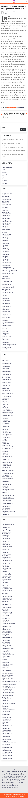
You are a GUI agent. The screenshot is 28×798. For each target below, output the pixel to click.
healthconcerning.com (7, 590)
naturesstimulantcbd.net (7, 345)
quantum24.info (5, 665)
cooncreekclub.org (6, 365)
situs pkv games (5, 181)
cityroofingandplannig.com (8, 287)
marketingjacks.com (6, 501)
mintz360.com (5, 569)
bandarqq (4, 175)
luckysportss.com (6, 736)
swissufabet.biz (5, 232)
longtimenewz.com (6, 734)
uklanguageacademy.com (8, 529)
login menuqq (21, 780)
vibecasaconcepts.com (7, 664)
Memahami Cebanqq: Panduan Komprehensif (12, 147)
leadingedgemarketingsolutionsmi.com (11, 268)
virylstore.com (5, 387)
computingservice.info (7, 613)
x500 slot (6, 774)
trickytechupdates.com (7, 505)
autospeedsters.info (6, 645)
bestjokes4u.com (6, 562)
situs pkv (12, 776)
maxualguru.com (6, 577)
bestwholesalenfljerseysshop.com (10, 271)
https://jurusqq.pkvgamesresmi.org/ (10, 787)
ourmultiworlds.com (6, 363)
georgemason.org (6, 525)
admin (7, 13)
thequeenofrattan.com (7, 632)
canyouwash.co (5, 198)
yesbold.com (5, 207)
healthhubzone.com (6, 209)
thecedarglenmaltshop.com (8, 524)
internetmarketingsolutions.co (8, 623)
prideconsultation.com (7, 557)
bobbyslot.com (5, 566)
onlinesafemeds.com (7, 221)
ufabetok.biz (5, 256)
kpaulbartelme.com (6, 686)
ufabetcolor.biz (5, 237)
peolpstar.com (5, 380)
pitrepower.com (5, 492)
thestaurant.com (5, 708)
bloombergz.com (6, 409)
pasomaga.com (5, 342)
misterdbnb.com (5, 700)
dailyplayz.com (5, 723)
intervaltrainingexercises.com (8, 703)
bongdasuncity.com (6, 579)
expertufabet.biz (5, 227)
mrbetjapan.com (5, 439)
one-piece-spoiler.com (7, 637)
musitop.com (5, 326)
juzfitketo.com (5, 341)
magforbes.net (5, 398)
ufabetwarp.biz (5, 224)
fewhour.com (5, 593)
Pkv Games (10, 107)
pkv (15, 773)
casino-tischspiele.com (7, 415)
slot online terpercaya (7, 167)
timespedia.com (5, 426)
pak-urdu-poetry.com (6, 620)
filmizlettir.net (5, 362)
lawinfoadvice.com (6, 315)
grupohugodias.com (6, 306)
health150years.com (6, 390)
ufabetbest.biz (5, 246)
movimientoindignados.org (8, 322)
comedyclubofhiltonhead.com (8, 687)
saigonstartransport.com (7, 456)
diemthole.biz (5, 429)
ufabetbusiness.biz (6, 234)
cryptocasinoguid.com (7, 267)
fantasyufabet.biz (6, 229)
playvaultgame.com (6, 750)
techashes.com (5, 196)
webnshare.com (5, 601)
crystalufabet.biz (5, 254)
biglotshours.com (6, 218)
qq (2, 178)
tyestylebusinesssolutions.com (9, 705)
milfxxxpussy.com (6, 323)
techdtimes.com (5, 201)
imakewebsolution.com (7, 551)
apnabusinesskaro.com (7, 512)
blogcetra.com (5, 621)
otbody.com (4, 417)
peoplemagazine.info (7, 194)
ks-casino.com (5, 301)
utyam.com (4, 328)
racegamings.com (6, 745)
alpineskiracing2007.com (8, 489)
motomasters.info (6, 661)
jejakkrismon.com (6, 428)
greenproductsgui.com (7, 588)
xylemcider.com (5, 337)
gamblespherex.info (6, 653)
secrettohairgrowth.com (7, 448)
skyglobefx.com (5, 651)
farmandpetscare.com (7, 612)
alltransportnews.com (7, 262)
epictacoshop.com (6, 461)
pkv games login (6, 170)
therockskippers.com (6, 484)
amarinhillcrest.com (6, 402)
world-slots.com (5, 549)
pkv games (18, 107)
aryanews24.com (6, 278)
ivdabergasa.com (6, 289)
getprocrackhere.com (7, 725)
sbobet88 (17, 779)
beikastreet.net (5, 360)
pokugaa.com (5, 749)
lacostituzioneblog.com (7, 330)
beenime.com (5, 694)
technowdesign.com (6, 284)
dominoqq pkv (15, 769)
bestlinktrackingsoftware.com (8, 709)
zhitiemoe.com (5, 333)
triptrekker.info (5, 657)
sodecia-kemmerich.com (7, 695)
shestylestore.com (6, 756)
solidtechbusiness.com (7, 678)
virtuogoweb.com (6, 216)
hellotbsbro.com (5, 610)
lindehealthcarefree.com (7, 530)
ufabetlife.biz (5, 240)
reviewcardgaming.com (7, 679)
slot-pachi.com (5, 580)
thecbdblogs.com (6, 509)
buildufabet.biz (5, 260)
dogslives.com (5, 628)
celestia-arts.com (6, 368)
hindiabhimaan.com (6, 506)
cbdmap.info (5, 543)
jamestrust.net (5, 418)
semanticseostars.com (7, 596)
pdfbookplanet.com (6, 629)
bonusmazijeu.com (6, 712)
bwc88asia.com (5, 298)
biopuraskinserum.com (7, 462)
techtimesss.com (6, 385)
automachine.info (6, 643)
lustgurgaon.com (6, 563)
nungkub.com (5, 334)
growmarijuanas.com (7, 599)
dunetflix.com (5, 320)
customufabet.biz (6, 249)
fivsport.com (4, 312)
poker (3, 177)
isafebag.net (5, 407)
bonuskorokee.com (6, 716)
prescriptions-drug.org (7, 391)
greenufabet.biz (5, 235)
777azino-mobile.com (7, 281)
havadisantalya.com (6, 199)
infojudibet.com (5, 541)
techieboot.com (5, 202)
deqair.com (4, 308)
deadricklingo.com (6, 650)
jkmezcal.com (5, 701)
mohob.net (4, 571)
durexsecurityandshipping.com (9, 286)
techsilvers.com (5, 309)
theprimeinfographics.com (8, 690)
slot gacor (6, 773)
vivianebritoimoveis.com (7, 396)
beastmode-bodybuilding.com (9, 536)
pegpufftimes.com (6, 366)
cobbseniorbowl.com (7, 282)
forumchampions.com (7, 369)
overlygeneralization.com (8, 602)
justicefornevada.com (7, 607)
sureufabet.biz (5, 248)
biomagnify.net (5, 348)
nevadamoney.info (6, 467)
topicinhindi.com (6, 527)
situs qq (4, 771)
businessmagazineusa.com (8, 668)
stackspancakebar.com (7, 476)
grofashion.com (5, 741)
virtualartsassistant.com (7, 689)
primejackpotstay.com (7, 747)
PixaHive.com (20, 796)
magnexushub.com (6, 215)
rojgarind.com (5, 591)
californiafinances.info (7, 464)
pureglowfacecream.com (7, 435)
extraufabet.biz (5, 238)
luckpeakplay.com (6, 738)
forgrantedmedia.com (7, 379)
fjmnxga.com (5, 454)
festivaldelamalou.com (7, 373)
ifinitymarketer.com (6, 730)
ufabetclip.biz (5, 226)
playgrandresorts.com (7, 752)
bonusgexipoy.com (6, 717)
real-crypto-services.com (7, 292)
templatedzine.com (6, 314)
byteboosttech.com (6, 213)
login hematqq (12, 782)
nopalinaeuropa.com (6, 347)
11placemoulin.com (6, 568)
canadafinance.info (6, 465)
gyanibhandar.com (6, 223)
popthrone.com (5, 547)
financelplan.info (6, 538)
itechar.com (4, 205)
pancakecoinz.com (6, 554)
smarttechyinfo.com (6, 574)
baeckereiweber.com (7, 193)
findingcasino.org (6, 640)
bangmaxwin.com (6, 457)
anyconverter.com (6, 424)
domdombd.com (5, 722)
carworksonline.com (6, 384)
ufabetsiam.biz (5, 231)
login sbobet (12, 779)
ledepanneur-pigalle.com (7, 470)
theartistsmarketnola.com (7, 473)
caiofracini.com (5, 615)
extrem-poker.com (6, 300)
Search (3, 127)
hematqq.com (14, 780)
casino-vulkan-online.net (7, 490)
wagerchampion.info (6, 646)
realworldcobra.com (6, 642)
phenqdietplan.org (6, 317)
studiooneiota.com (6, 639)
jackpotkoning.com (6, 731)
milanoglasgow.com (6, 479)
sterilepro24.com (6, 676)
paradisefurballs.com (7, 584)
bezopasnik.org (5, 453)
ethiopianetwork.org (6, 604)
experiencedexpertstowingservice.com (11, 681)
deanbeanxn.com (6, 544)
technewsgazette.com (7, 434)
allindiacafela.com (6, 487)
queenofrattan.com (6, 631)
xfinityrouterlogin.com (7, 500)
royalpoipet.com (5, 706)
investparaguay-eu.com (7, 297)
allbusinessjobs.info (6, 532)
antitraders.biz (5, 276)
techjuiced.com (5, 212)
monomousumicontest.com (8, 648)
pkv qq (10, 769)
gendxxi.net (4, 659)
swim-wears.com (6, 377)
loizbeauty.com (5, 423)
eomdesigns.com (6, 656)
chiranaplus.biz (5, 475)
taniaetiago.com (5, 339)
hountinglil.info (5, 558)
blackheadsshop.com (7, 683)
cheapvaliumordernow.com (8, 692)
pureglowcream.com (6, 445)
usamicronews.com (6, 739)
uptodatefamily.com (6, 325)
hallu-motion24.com (6, 483)
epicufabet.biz (5, 253)
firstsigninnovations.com (7, 374)
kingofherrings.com (6, 437)
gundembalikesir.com (7, 204)
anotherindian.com (6, 336)
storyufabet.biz (5, 251)
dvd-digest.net (5, 472)
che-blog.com (5, 552)
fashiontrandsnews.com (7, 264)
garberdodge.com (6, 376)
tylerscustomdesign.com (7, 382)
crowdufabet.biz (5, 259)
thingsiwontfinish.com (7, 758)
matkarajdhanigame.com (7, 546)
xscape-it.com (5, 279)
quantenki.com (5, 667)
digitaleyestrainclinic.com (8, 495)
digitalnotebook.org (6, 576)
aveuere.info (5, 585)
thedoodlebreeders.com (7, 304)
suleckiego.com (5, 514)
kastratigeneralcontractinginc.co (9, 270)
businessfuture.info (6, 540)
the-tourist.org (5, 404)
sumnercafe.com (6, 319)
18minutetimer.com (6, 595)
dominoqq (4, 174)
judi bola (11, 773)
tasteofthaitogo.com (6, 450)
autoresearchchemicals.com (8, 511)
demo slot (16, 774)
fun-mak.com (5, 697)
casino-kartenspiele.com (7, 412)
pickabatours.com (6, 535)
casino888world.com (7, 698)
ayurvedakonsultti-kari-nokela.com (10, 275)
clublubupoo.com (6, 711)
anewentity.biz (5, 440)
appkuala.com (5, 442)
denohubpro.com (6, 634)
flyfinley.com (5, 555)
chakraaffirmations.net (7, 560)
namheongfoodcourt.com (7, 478)
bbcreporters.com (6, 265)
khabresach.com (6, 508)
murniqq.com (7, 780)
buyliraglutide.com (6, 220)
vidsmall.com (5, 672)
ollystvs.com (5, 624)
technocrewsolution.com (7, 393)
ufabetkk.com (5, 431)
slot (23, 107)
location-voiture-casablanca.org (9, 684)
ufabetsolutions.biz (6, 242)
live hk (3, 169)
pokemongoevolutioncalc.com (9, 742)
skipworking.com (6, 421)
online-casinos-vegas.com (8, 498)
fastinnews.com (5, 727)
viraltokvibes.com (6, 395)
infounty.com (5, 295)
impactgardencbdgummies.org (9, 344)
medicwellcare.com (6, 670)
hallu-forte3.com (5, 481)
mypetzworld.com (6, 293)
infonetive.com (5, 459)
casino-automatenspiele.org (8, 413)
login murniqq (5, 782)
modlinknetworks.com (7, 733)
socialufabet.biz (5, 243)
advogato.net (5, 406)
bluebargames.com (6, 371)
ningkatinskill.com (6, 311)
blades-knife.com (6, 635)
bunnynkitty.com (5, 451)
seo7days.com (5, 443)
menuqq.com (5, 769)
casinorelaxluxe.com (6, 719)
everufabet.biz (5, 257)
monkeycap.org (5, 399)
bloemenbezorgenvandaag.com (9, 446)
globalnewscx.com (6, 626)
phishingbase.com (6, 744)
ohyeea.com (5, 331)
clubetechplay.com (6, 720)
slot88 (14, 784)
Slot (14, 107)
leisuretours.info (5, 609)
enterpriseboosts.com (7, 410)
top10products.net (6, 533)
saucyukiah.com (5, 358)
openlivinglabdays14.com (8, 273)
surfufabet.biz (5, 245)
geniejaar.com (5, 565)
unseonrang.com (6, 618)
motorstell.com (5, 388)
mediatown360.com (6, 494)
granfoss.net (5, 486)
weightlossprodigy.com (7, 573)
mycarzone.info (5, 662)
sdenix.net (4, 401)
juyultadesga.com (6, 290)
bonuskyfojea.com (6, 714)
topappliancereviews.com (8, 503)
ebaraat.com (5, 210)
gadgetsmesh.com (6, 606)
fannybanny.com (6, 728)
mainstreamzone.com (7, 598)
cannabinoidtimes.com (7, 587)
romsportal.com (5, 753)
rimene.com (4, 468)
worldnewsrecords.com (7, 675)
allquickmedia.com (6, 432)
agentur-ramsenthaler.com (8, 654)
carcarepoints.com (6, 303)
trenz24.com (5, 420)
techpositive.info (5, 617)
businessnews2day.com (7, 673)
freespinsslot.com (6, 582)
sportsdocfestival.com (7, 755)
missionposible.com (6, 497)
